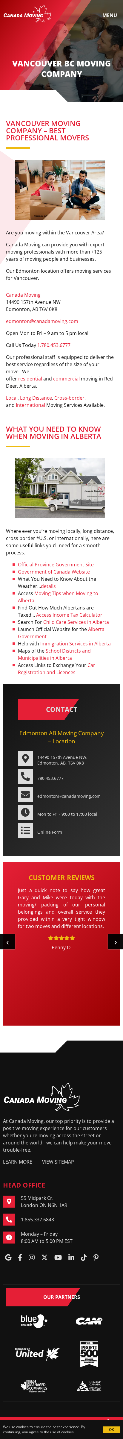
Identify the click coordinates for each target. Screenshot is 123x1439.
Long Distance (36, 398)
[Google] (8, 1258)
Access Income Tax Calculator (69, 615)
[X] (44, 1258)
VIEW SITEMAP (58, 1162)
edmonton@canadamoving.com (42, 321)
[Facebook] (20, 1258)
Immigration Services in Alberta (75, 643)
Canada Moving (23, 295)
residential (30, 378)
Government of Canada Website (54, 571)
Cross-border (69, 398)
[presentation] (7, 941)
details (48, 586)
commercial (66, 378)
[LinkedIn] (71, 1258)
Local (12, 398)
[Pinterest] (96, 1258)
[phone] (12, 1220)
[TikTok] (84, 1258)
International (30, 405)
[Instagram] (32, 1258)
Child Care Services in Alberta (76, 622)
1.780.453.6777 (53, 345)
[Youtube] (58, 1258)
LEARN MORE (17, 1162)
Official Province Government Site (56, 564)
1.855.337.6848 (37, 1219)
